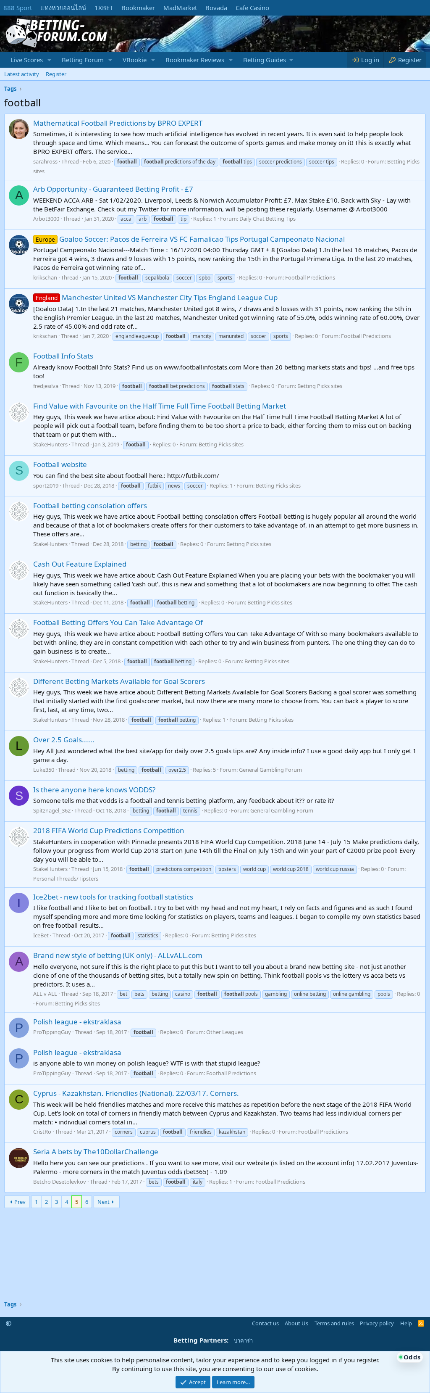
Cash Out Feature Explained (79, 564)
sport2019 (45, 485)
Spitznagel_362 (52, 810)
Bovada (216, 7)
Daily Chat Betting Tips (267, 218)
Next (103, 1202)
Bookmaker (138, 7)
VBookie (135, 59)
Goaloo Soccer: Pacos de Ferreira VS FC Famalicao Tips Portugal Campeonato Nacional (190, 239)
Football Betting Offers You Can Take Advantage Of (118, 622)
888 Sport (17, 7)
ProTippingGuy (52, 1032)
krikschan (45, 277)
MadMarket (180, 7)
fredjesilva (45, 386)
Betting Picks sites (319, 386)
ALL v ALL (45, 993)
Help (406, 1323)
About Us (296, 1323)
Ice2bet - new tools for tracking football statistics (113, 897)
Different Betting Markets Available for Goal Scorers (119, 681)
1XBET (103, 7)
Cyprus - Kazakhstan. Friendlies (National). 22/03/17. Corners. (136, 1093)
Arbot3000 (46, 218)
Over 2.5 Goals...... (63, 739)
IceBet (41, 935)
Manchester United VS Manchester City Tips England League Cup (157, 297)
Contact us (265, 1323)
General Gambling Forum (270, 769)
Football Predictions (310, 277)
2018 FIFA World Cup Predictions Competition (108, 830)
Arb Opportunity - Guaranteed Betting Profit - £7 (113, 189)
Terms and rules (334, 1323)
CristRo (42, 1131)
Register (56, 74)
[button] (49, 60)
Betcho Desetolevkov (59, 1181)
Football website (60, 464)
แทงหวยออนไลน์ (63, 7)
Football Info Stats (63, 356)
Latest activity (21, 74)
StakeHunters (50, 444)
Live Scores (26, 59)
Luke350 (43, 769)
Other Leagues (224, 1032)
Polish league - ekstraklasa (77, 1021)
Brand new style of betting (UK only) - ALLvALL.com (117, 955)
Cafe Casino (252, 7)
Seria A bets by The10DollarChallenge (95, 1151)
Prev (20, 1202)
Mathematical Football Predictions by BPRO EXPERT (117, 123)
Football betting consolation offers (90, 505)
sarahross (45, 161)
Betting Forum (83, 59)
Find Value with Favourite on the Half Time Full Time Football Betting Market (159, 406)
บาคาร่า (243, 1340)
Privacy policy (377, 1323)
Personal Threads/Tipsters (65, 878)
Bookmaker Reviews (194, 59)
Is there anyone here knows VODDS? (94, 789)
